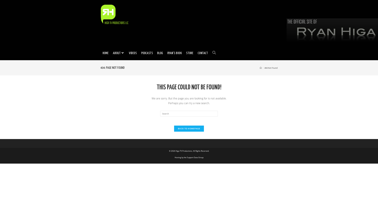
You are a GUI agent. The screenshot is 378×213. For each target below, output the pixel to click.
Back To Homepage (189, 128)
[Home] (261, 68)
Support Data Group (195, 157)
